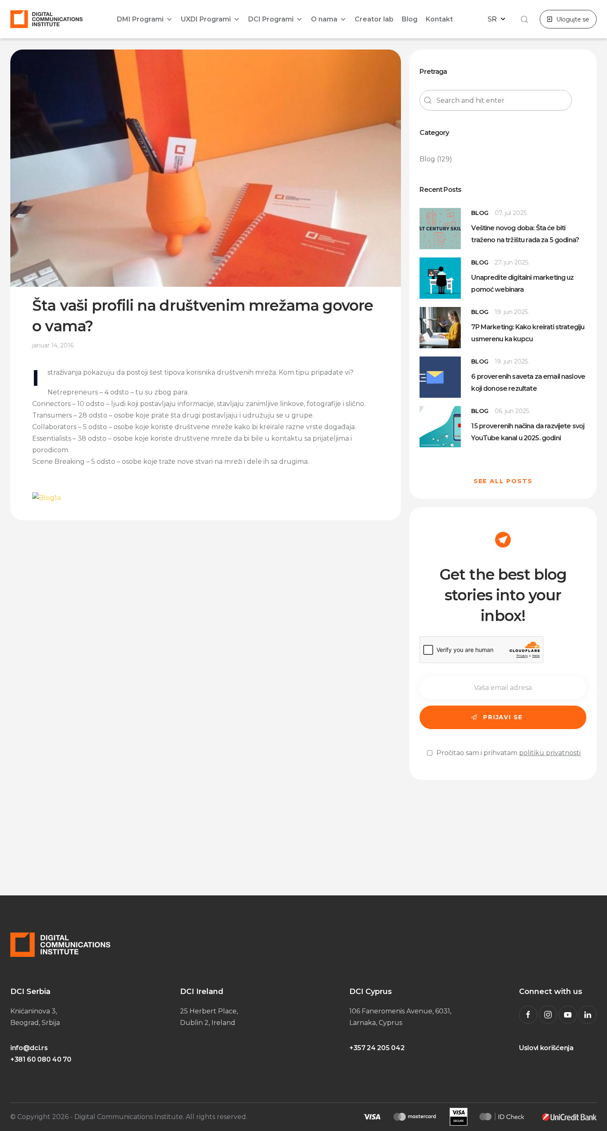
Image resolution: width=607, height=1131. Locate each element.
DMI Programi (140, 19)
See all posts (503, 481)
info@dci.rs (28, 1048)
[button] (523, 19)
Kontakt (439, 19)
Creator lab (374, 19)
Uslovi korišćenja (546, 1048)
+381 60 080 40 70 (40, 1059)
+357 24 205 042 (376, 1048)
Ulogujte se (572, 19)
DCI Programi (271, 19)
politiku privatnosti (550, 753)
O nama (324, 19)
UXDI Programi (206, 19)
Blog (409, 19)
